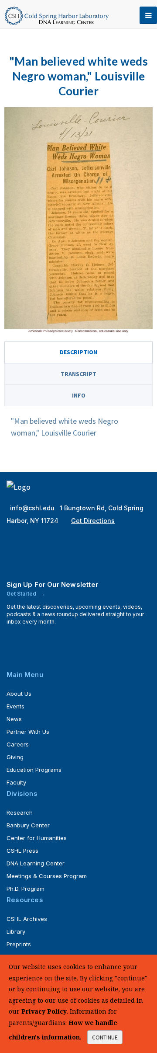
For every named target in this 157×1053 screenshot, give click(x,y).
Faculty (16, 782)
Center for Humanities (37, 837)
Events (15, 706)
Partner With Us (28, 731)
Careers (18, 744)
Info (78, 395)
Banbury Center (28, 825)
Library (16, 931)
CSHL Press (22, 850)
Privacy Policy (44, 1011)
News (14, 718)
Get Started (22, 593)
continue (105, 1037)
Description (78, 352)
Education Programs (34, 769)
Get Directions (93, 520)
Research (20, 812)
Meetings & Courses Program (47, 875)
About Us (19, 693)
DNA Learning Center (36, 863)
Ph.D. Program (25, 888)
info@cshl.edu (33, 508)
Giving (15, 756)
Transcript (78, 374)
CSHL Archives (27, 918)
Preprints (19, 944)
